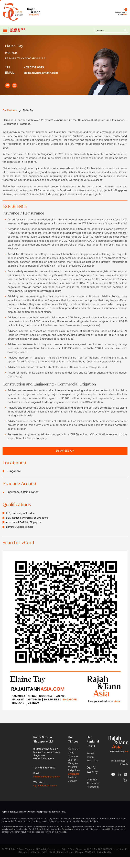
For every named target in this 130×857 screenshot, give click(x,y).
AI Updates (93, 783)
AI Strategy (93, 786)
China (71, 752)
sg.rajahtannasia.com (45, 785)
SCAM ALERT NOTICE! (17, 30)
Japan (90, 756)
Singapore (73, 773)
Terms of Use (118, 760)
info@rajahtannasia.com (46, 776)
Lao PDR (72, 759)
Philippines (74, 770)
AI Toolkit (92, 779)
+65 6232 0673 (24, 67)
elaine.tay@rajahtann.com (31, 72)
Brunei (90, 753)
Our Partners (10, 110)
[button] (65, 451)
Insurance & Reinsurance (22, 492)
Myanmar (73, 766)
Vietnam (72, 780)
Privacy (123, 763)
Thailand (72, 777)
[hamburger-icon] (5, 30)
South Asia (93, 760)
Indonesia (73, 756)
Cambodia (73, 749)
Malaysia (73, 763)
